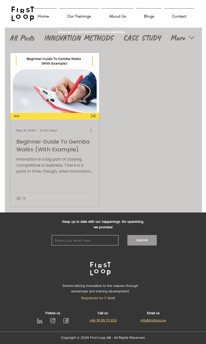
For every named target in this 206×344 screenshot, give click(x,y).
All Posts (22, 38)
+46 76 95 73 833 (103, 320)
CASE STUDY (142, 38)
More (178, 38)
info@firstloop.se (153, 320)
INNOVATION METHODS (79, 38)
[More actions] (92, 131)
